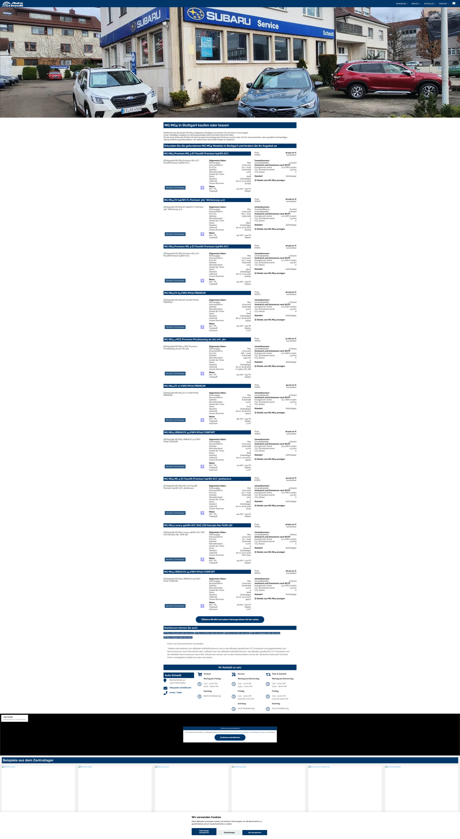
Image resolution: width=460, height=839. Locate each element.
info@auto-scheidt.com (180, 688)
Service (415, 4)
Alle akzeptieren (254, 832)
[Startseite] (12, 4)
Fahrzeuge (401, 4)
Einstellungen (229, 832)
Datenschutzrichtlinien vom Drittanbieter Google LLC (251, 732)
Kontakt (443, 4)
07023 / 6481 (176, 692)
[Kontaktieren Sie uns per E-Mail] (453, 3)
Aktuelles (429, 4)
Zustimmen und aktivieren (230, 737)
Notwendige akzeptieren (204, 831)
